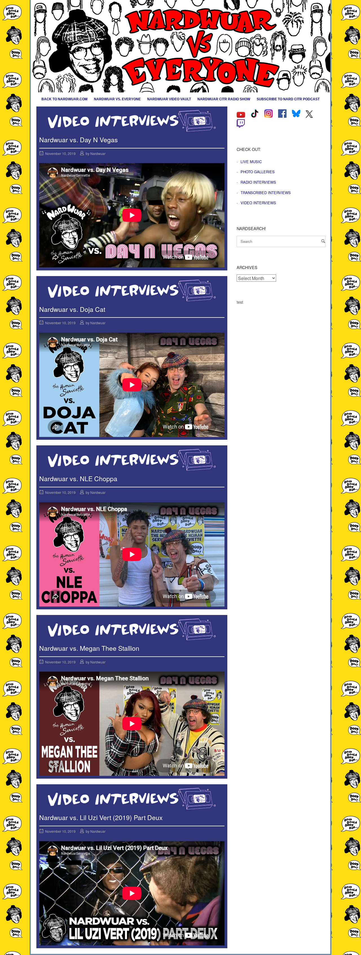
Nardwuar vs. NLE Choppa (78, 478)
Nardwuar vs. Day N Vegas (78, 139)
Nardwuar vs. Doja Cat (72, 309)
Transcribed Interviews (266, 192)
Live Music (251, 161)
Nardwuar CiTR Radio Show (223, 99)
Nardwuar (97, 153)
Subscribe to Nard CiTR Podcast (288, 99)
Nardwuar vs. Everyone (117, 99)
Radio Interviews (258, 182)
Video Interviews (258, 202)
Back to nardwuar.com (64, 99)
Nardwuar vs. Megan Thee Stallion (89, 648)
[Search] (323, 241)
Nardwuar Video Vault (169, 99)
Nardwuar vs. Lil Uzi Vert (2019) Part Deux (101, 817)
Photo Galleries (258, 171)
